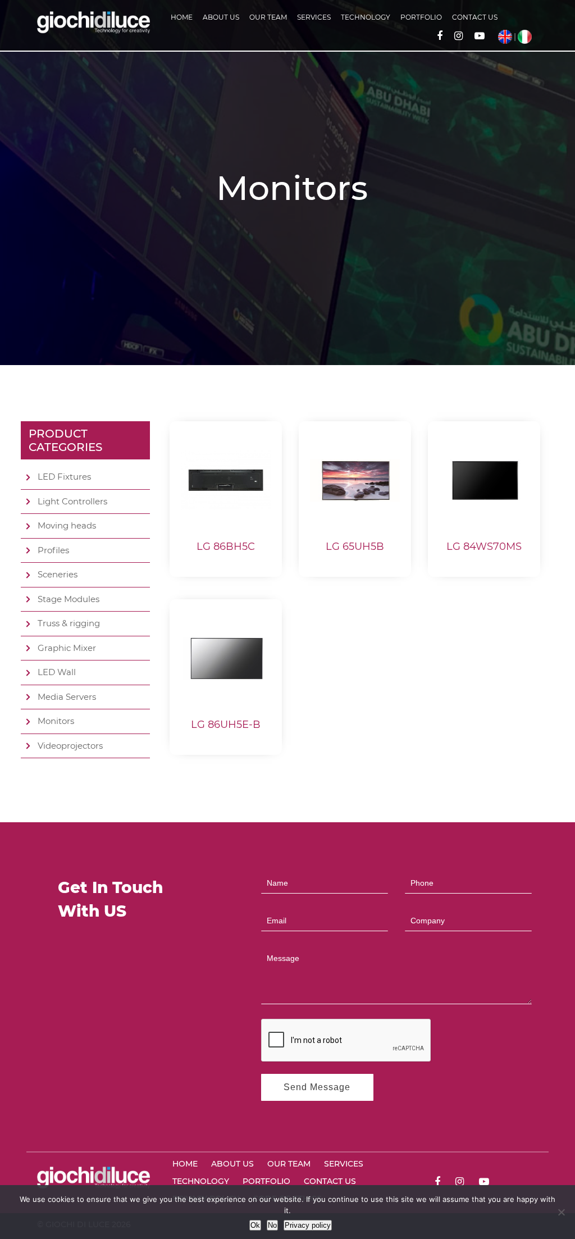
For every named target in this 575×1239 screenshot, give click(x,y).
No (272, 1225)
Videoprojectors (70, 745)
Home (182, 17)
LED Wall (57, 672)
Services (314, 17)
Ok (255, 1225)
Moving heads (67, 525)
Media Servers (67, 696)
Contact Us (475, 17)
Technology (365, 17)
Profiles (53, 550)
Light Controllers (72, 501)
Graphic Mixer (67, 648)
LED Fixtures (64, 476)
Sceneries (57, 574)
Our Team (268, 17)
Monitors (56, 721)
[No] (561, 1212)
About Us (221, 17)
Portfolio (421, 17)
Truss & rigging (69, 623)
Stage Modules (68, 599)
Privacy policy (308, 1225)
